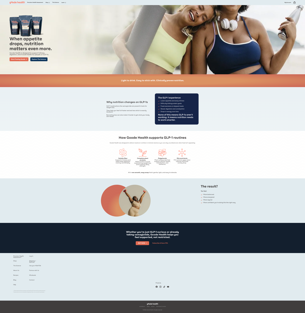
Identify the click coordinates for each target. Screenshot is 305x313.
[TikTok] (164, 287)
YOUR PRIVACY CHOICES (161, 306)
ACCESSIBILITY (142, 306)
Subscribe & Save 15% (160, 243)
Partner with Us (34, 270)
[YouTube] (168, 287)
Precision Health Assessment (35, 2)
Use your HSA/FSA (35, 265)
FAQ (14, 284)
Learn (63, 2)
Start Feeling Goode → (19, 59)
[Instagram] (160, 287)
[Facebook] (157, 287)
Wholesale (32, 275)
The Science (55, 2)
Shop (47, 2)
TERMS (148, 306)
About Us (16, 270)
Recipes (15, 275)
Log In (31, 256)
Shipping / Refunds (32, 261)
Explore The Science (39, 59)
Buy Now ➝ (142, 243)
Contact (31, 280)
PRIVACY (153, 306)
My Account (288, 2)
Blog (14, 280)
